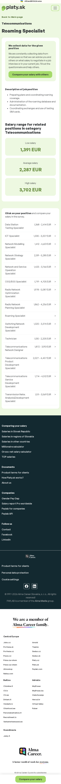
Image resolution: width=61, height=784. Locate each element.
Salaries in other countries (16, 441)
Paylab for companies (13, 508)
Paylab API (7, 513)
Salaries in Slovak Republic (16, 431)
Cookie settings (10, 579)
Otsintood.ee (9, 708)
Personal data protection (15, 572)
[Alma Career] (30, 751)
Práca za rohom (10, 660)
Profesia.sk (8, 647)
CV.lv (5, 690)
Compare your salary (30, 779)
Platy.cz (35, 660)
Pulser (35, 708)
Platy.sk (35, 665)
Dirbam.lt (7, 699)
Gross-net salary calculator (16, 451)
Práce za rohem (10, 665)
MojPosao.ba (37, 690)
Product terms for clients (15, 472)
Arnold (35, 642)
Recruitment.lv (9, 717)
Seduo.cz (36, 651)
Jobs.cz (7, 642)
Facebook (7, 534)
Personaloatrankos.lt (12, 713)
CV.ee (6, 695)
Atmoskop (7, 669)
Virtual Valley (37, 704)
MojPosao (36, 686)
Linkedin (6, 539)
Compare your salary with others (30, 74)
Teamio (35, 647)
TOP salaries (8, 456)
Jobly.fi (6, 736)
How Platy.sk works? (13, 477)
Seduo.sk (36, 656)
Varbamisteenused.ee (13, 721)
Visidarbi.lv (8, 704)
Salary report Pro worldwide (17, 503)
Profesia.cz (8, 651)
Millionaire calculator (13, 446)
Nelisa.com (8, 673)
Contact (6, 529)
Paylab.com (37, 669)
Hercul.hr (36, 699)
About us (6, 482)
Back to (12, 17)
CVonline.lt (8, 686)
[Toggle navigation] (55, 8)
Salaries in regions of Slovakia (18, 436)
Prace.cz (7, 656)
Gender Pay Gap (10, 498)
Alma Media (41, 600)
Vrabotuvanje (38, 695)
